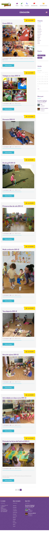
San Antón (39, 40)
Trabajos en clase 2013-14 (11, 76)
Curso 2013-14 (7, 23)
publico (38, 38)
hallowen (38, 35)
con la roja (39, 28)
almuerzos (12, 58)
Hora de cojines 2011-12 (11, 354)
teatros (38, 41)
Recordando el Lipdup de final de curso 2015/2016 (42, 101)
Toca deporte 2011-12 (10, 311)
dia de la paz (26, 58)
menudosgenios (6, 58)
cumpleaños (21, 58)
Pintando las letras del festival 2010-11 (16, 441)
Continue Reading (8, 65)
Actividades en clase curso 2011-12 (14, 398)
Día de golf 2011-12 (9, 163)
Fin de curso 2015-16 (44, 108)
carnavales (17, 58)
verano (38, 43)
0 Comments (6, 59)
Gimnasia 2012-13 (9, 119)
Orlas (41, 104)
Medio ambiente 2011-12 (11, 249)
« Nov (38, 88)
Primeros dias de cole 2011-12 (13, 206)
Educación (31, 58)
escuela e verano (41, 55)
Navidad (38, 37)
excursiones (39, 34)
